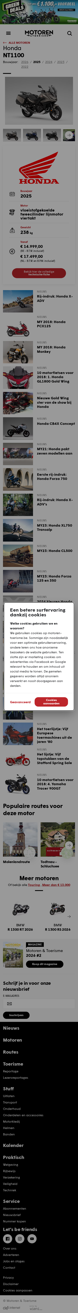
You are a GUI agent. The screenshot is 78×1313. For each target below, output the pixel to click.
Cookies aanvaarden (51, 701)
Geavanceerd (20, 702)
